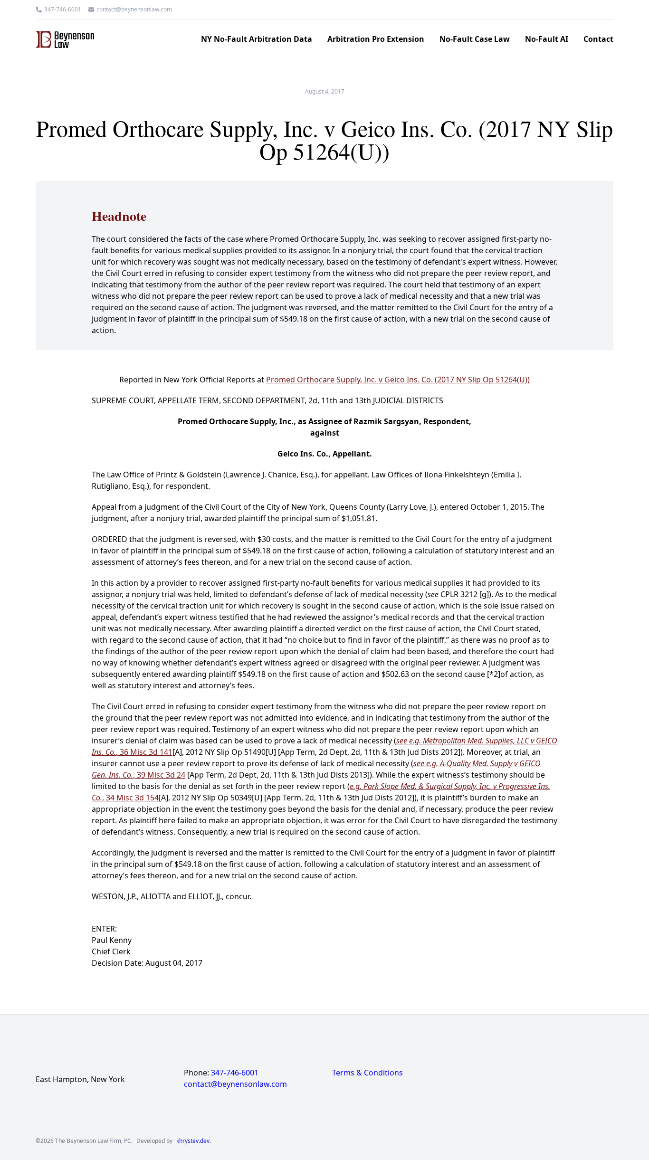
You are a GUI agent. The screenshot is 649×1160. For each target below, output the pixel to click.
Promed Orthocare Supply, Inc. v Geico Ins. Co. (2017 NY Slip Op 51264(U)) (398, 379)
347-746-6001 (62, 9)
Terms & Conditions (367, 1072)
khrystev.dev (193, 1141)
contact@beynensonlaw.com (134, 9)
